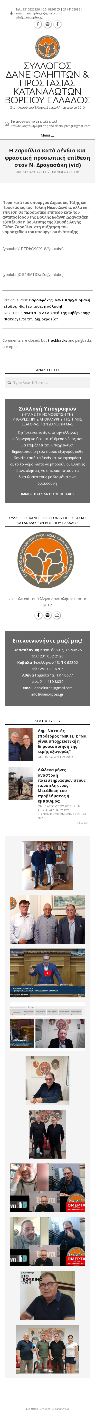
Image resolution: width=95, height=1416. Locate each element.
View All (83, 823)
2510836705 (51, 9)
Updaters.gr (62, 1408)
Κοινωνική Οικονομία (55, 814)
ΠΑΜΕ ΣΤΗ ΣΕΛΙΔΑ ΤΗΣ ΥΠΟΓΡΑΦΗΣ (47, 494)
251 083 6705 (52, 668)
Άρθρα (43, 810)
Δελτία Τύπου (59, 810)
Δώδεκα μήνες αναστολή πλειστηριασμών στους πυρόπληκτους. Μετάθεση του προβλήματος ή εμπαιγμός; (62, 785)
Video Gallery (68, 171)
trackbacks (57, 340)
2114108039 (71, 9)
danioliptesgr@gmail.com (42, 13)
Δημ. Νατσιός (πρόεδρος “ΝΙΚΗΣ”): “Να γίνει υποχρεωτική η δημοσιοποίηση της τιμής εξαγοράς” (62, 741)
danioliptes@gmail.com (53, 687)
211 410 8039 (52, 681)
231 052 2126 (52, 656)
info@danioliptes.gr (29, 17)
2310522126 (31, 9)
